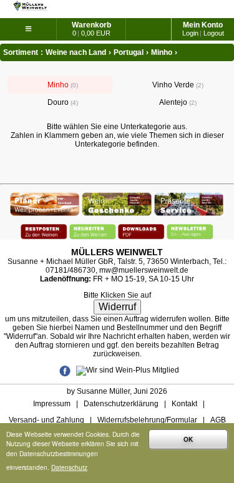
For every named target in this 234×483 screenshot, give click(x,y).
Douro (61, 102)
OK (188, 439)
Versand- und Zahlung (46, 420)
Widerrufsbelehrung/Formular (147, 420)
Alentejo (177, 102)
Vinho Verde (177, 84)
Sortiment (20, 52)
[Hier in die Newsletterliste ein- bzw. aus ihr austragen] (190, 228)
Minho (61, 84)
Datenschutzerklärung (121, 403)
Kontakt (184, 403)
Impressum (52, 403)
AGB (218, 420)
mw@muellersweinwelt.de (143, 270)
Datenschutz (69, 467)
